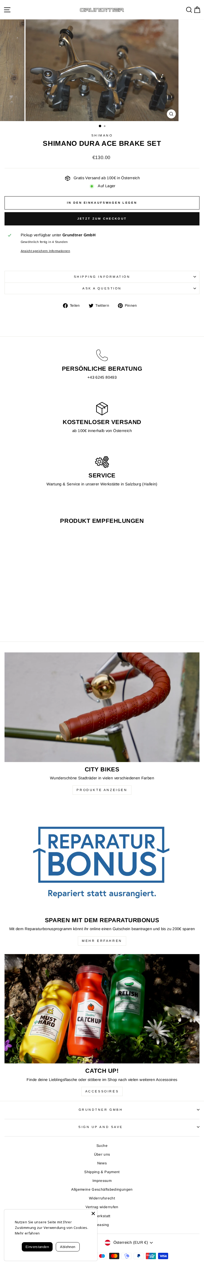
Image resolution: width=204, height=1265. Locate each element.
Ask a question (101, 288)
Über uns (102, 1154)
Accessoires (102, 1091)
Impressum (102, 1181)
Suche (102, 1146)
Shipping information (102, 276)
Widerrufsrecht (102, 1198)
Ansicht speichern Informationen (45, 251)
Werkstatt (102, 1216)
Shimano (102, 135)
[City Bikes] (102, 707)
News (102, 1163)
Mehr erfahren (102, 941)
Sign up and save (100, 1127)
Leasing (102, 1225)
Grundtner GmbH (101, 1109)
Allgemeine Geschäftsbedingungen (102, 1189)
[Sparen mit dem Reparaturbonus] (102, 858)
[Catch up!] (102, 1009)
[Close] (93, 1213)
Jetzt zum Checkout (102, 218)
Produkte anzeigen (101, 790)
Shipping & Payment (102, 1172)
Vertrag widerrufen (102, 1207)
